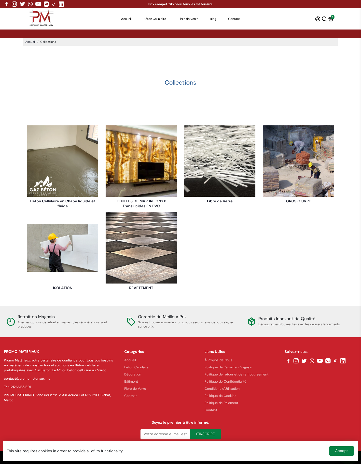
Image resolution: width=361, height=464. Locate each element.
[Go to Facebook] (6, 4)
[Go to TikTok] (53, 4)
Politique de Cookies (220, 396)
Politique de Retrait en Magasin (228, 367)
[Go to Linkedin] (61, 4)
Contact (234, 19)
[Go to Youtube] (38, 4)
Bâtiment (131, 381)
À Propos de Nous (218, 360)
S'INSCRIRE (205, 434)
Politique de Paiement (221, 403)
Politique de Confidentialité (225, 381)
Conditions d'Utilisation (222, 389)
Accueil (126, 19)
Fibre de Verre (188, 19)
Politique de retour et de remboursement (236, 374)
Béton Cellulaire (154, 19)
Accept (341, 450)
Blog (213, 19)
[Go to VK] (46, 4)
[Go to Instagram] (14, 4)
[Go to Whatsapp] (30, 4)
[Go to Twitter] (22, 4)
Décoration (132, 374)
